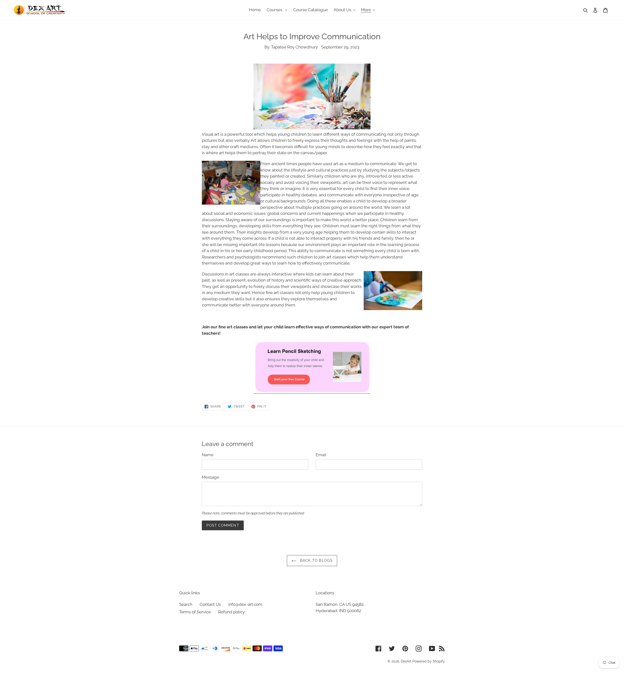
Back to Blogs (316, 560)
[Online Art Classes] (312, 391)
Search (185, 604)
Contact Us (210, 604)
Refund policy (231, 611)
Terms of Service (195, 611)
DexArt (406, 661)
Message (210, 477)
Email (321, 454)
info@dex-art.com (245, 604)
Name (208, 454)
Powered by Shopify (428, 661)
